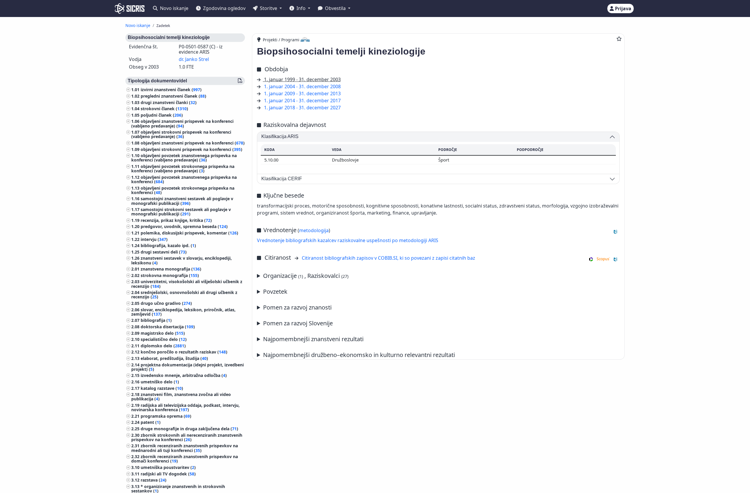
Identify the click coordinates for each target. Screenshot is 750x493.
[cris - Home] (129, 8)
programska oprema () (166, 416)
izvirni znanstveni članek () (171, 89)
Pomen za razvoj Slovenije (298, 323)
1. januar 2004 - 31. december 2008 (302, 86)
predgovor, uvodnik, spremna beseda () (184, 226)
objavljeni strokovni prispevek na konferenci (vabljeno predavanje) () (181, 134)
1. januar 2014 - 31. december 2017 (302, 100)
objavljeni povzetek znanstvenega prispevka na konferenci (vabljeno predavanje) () (184, 158)
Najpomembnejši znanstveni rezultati (313, 339)
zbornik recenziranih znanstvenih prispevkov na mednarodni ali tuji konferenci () (184, 448)
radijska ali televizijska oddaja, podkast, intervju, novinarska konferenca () (185, 407)
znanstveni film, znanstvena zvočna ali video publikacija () (181, 397)
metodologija (314, 230)
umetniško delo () (160, 382)
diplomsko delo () (163, 345)
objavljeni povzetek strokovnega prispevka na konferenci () (182, 190)
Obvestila (335, 8)
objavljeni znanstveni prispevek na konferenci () (193, 143)
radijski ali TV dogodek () (168, 474)
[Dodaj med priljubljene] (619, 38)
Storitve (268, 8)
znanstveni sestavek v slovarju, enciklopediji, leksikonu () (181, 260)
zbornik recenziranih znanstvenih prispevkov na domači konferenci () (184, 459)
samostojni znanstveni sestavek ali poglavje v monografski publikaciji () (182, 201)
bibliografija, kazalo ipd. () (168, 245)
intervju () (154, 239)
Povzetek (275, 291)
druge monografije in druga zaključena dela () (189, 428)
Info (301, 8)
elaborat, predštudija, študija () (174, 358)
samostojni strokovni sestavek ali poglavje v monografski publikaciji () (181, 212)
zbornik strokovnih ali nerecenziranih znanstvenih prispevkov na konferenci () (186, 437)
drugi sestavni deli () (164, 252)
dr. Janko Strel (194, 59)
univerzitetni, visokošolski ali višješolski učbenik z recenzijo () (186, 284)
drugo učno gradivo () (166, 303)
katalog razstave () (162, 388)
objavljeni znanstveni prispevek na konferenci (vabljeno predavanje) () (182, 123)
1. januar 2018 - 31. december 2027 (302, 107)
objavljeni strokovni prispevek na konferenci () (191, 149)
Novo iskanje (173, 8)
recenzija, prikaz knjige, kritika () (176, 220)
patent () (151, 422)
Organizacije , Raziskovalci (305, 276)
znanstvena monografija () (171, 269)
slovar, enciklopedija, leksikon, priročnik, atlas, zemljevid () (183, 312)
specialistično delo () (164, 339)
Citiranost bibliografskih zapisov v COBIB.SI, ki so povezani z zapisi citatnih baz (388, 258)
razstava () (153, 480)
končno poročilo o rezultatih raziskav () (184, 352)
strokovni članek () (164, 108)
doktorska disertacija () (168, 326)
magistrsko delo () (163, 333)
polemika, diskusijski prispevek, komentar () (189, 233)
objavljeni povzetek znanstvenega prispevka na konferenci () (184, 179)
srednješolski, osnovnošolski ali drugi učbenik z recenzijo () (184, 295)
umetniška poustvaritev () (168, 467)
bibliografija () (156, 320)
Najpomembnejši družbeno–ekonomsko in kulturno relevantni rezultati (359, 355)
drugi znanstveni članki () (169, 102)
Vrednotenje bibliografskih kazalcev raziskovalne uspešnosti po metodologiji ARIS (347, 240)
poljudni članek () (162, 115)
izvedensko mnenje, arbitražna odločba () (184, 375)
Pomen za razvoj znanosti (297, 307)
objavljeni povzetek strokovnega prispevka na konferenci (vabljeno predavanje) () (182, 169)
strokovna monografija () (170, 275)
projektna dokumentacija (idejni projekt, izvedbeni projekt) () (187, 367)
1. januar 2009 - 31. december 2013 (302, 93)
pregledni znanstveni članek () (173, 96)
